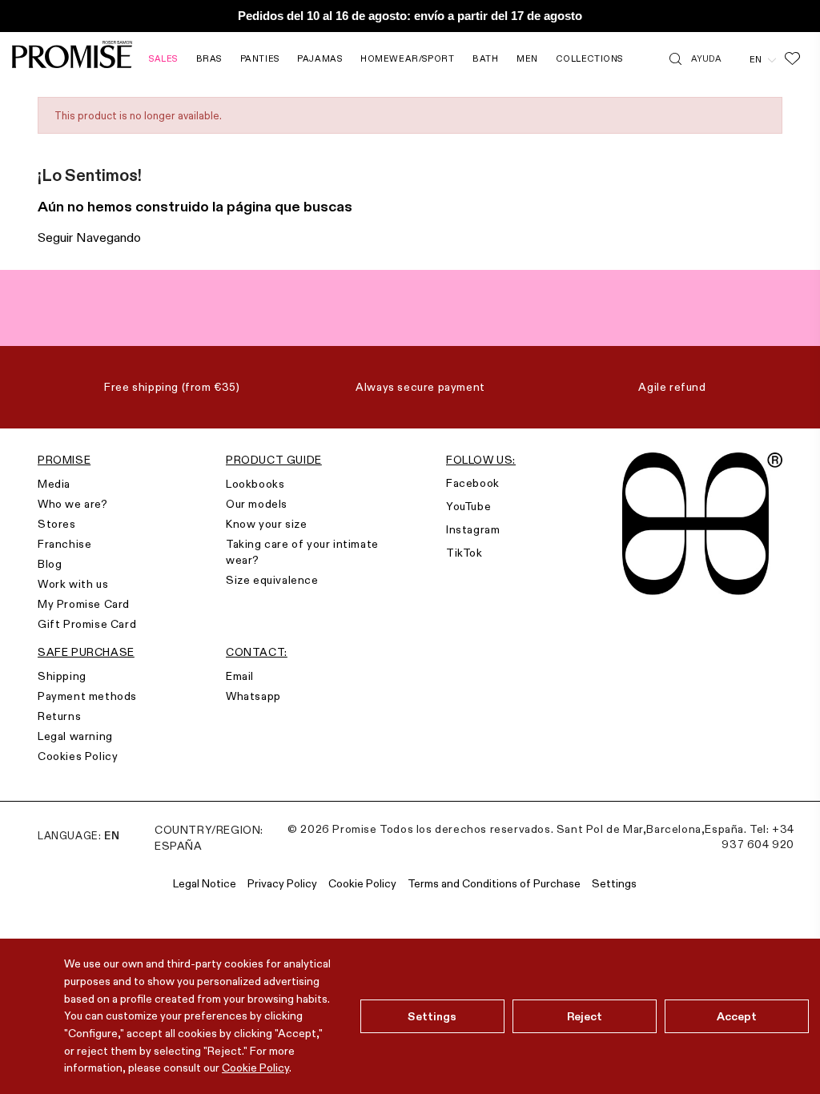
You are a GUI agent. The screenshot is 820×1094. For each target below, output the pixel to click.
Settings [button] (614, 883)
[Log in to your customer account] (736, 58)
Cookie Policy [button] (362, 883)
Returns (59, 716)
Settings (432, 1016)
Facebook (473, 483)
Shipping (62, 676)
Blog (50, 564)
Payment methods (87, 696)
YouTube (468, 506)
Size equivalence (272, 580)
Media (54, 484)
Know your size (266, 524)
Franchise (64, 544)
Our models (256, 504)
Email (240, 676)
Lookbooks (255, 484)
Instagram (473, 529)
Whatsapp (253, 696)
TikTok (464, 552)
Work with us (73, 584)
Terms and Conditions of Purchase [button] (494, 883)
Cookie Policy (255, 1067)
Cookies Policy (78, 756)
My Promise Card (84, 604)
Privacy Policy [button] (282, 883)
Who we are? (73, 504)
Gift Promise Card (87, 624)
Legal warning (75, 736)
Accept (737, 1016)
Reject (585, 1016)
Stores (57, 524)
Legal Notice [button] (204, 883)
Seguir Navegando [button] (89, 237)
